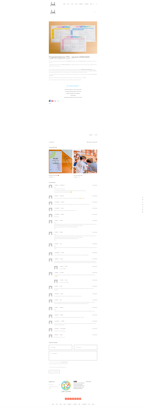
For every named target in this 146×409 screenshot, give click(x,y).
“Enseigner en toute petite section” (86, 69)
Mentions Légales (88, 381)
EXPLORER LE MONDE (73, 95)
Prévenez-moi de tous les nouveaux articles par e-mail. (58, 367)
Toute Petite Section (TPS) (60, 58)
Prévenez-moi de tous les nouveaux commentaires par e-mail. (59, 363)
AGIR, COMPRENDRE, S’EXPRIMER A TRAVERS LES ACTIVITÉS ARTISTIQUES (73, 97)
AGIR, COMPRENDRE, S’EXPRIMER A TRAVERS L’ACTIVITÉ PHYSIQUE (73, 91)
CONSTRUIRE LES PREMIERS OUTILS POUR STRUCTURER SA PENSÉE (73, 89)
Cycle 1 (56, 58)
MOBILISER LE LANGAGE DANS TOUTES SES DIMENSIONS (73, 93)
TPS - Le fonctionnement (67, 58)
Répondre (95, 185)
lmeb (66, 266)
